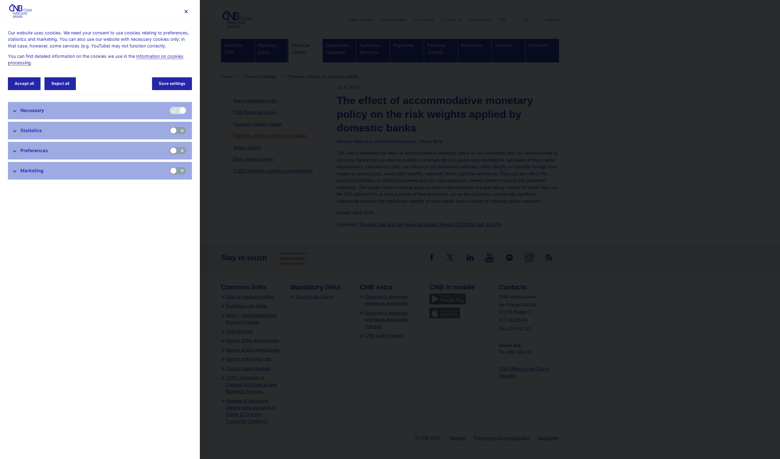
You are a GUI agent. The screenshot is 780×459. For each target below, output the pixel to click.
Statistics (31, 130)
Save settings (172, 83)
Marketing (32, 170)
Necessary (32, 110)
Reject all (60, 83)
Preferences (34, 150)
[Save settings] (186, 11)
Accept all (24, 83)
